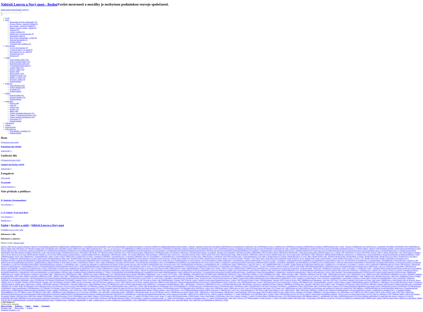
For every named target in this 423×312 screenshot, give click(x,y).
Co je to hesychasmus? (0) (19, 48)
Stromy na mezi (48, 272)
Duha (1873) (24, 249)
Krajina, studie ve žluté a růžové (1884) (56, 256)
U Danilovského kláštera (246, 278)
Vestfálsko (304, 251)
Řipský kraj (153, 276)
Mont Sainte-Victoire (99, 260)
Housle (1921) (44, 280)
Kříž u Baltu (286, 262)
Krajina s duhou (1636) (159, 288)
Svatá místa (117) (16, 119)
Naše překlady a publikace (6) (20, 131)
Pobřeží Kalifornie (233, 251)
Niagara (196, 251)
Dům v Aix (110, 260)
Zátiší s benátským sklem (374, 278)
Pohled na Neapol (382, 255)
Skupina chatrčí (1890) (233, 264)
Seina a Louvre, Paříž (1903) (119, 282)
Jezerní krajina (145, 294)
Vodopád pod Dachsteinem (46, 278)
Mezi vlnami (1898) (70, 249)
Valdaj (257, 278)
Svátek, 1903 (311, 268)
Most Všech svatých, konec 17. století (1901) (160, 296)
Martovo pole (119, 270)
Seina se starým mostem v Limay (195, 260)
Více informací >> (7, 205)
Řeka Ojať (292, 284)
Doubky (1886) (125, 292)
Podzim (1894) (79, 276)
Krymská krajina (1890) (395, 298)
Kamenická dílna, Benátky (343, 256)
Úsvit (23, 247)
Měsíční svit (208, 270)
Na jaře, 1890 (343, 276)
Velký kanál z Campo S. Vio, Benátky (357, 258)
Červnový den (230, 290)
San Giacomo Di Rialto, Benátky (198, 258)
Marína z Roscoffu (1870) (119, 262)
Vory (333, 288)
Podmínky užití (6, 308)
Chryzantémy (116, 247)
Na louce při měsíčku (300, 270)
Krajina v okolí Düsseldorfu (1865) (216, 292)
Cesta (126, 270)
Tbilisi (67, 294)
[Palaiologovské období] (10, 142)
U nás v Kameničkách (242, 290)
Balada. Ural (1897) (252, 294)
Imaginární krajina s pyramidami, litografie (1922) (211, 253)
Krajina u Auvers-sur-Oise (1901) (68, 286)
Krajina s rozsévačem (368, 255)
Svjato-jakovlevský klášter (228, 278)
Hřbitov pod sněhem (189, 262)
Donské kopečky (71, 278)
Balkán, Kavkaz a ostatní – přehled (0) (23, 28)
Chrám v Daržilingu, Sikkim (71, 300)
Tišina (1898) (250, 274)
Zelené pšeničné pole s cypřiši (319, 264)
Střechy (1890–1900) (312, 255)
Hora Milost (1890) (265, 296)
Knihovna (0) (14, 56)
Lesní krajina (166, 270)
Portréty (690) (14, 72)
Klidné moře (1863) (56, 249)
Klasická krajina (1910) (110, 253)
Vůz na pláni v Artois (274, 260)
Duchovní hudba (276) (18, 97)
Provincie (370, 272)
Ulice (387, 258)
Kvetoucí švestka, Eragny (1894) (253, 280)
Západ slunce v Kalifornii (379, 251)
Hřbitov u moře (274, 272)
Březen (165, 247)
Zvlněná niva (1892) (111, 296)
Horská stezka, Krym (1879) (149, 292)
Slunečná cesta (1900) (35, 286)
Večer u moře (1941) (43, 253)
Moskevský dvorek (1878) (120, 284)
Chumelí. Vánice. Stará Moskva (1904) (206, 296)
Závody (75, 266)
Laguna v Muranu (88, 284)
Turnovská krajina (22, 294)
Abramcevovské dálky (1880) (181, 294)
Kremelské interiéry (111, 288)
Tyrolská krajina (281, 251)
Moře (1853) (394, 247)
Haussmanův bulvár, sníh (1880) (17, 256)
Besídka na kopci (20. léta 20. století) (297, 294)
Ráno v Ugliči (357, 268)
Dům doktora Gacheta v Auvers (69, 260)
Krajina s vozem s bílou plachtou (330, 272)
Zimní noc (224, 272)
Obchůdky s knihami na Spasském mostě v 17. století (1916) (156, 298)
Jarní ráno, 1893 (388, 276)
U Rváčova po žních (394, 270)
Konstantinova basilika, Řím (216, 260)
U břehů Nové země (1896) (215, 255)
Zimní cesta (280, 270)
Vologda (51, 270)
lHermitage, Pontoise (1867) (175, 280)
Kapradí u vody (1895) (347, 274)
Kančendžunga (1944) (156, 286)
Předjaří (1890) (226, 274)
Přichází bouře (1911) (350, 296)
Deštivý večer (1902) (99, 290)
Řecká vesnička (344, 255)
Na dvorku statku (209, 280)
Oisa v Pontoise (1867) (295, 282)
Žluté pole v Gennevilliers (243, 256)
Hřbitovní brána (176, 262)
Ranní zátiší (20, 280)
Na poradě (5, 182)
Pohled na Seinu (219, 276)
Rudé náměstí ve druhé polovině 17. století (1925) (266, 298)
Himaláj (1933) (49, 288)
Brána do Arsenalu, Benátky (283, 256)
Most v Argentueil (113, 256)
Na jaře (350, 270)
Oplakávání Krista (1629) (12, 164)
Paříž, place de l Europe (147, 256)
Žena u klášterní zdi (320, 290)
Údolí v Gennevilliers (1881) (399, 266)
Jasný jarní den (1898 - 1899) (322, 274)
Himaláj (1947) (406, 286)
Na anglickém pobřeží (162, 266)
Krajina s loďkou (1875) (100, 286)
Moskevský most (142, 272)
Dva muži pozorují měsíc (236, 262)
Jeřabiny (90, 247)
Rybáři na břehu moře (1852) (39, 249)
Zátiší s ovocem (149, 260)
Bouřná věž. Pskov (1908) (334, 296)
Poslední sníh (68, 247)
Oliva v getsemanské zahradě (162, 284)
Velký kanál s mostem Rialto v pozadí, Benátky (327, 258)
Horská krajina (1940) (58, 253)
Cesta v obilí (398, 276)
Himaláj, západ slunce (13, 288)
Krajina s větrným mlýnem (309, 272)
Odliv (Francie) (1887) (374, 253)
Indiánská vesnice (135, 251)
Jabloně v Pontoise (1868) (66, 282)
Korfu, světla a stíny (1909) (209, 288)
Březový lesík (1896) (63, 292)
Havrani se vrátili (9, 290)
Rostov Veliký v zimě (369, 268)
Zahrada (217, 280)
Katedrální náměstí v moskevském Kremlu (395, 249)
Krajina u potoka (18, 272)
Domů (111, 266)
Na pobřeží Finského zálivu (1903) (121, 286)
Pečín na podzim (124, 294)
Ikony (7, 20)
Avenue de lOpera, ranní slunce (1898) (371, 280)
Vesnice (113, 276)
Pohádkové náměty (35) (18, 76)
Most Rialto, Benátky (377, 256)
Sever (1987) (254, 290)
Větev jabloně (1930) (39, 296)
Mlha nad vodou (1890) (403, 274)
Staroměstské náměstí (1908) (199, 290)
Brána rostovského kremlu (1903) (373, 286)
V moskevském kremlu (318, 294)
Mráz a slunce (173, 278)
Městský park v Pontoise (311, 282)
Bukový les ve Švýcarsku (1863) (82, 292)
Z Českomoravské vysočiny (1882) (40, 268)
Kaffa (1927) (97, 253)
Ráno (40, 262)
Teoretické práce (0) (17, 54)
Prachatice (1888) (244, 268)
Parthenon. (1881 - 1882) (180, 284)
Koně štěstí (358, 286)
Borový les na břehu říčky (394, 282)
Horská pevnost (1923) (393, 286)
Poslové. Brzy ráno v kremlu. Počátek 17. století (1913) (239, 296)
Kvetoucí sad (104, 282)
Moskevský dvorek (77, 251)
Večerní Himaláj (348, 286)
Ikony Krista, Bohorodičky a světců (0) (23, 38)
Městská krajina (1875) (103, 284)
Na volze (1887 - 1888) (65, 276)
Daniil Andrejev (6, 10)
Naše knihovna (10, 129)
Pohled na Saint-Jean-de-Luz (302, 276)
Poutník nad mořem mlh (378, 262)
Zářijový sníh (5, 247)
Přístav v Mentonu (195, 276)
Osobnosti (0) (14, 30)
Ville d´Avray (262, 260)
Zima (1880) (369, 284)
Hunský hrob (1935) (171, 286)
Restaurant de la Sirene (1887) (394, 264)
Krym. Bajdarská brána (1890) (359, 298)
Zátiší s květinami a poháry (356, 278)
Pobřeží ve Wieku (364, 262)
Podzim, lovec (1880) (362, 274)
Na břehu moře (271, 292)
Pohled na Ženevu (60, 262)
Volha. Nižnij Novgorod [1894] (265, 255)
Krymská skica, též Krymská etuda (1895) (290, 255)
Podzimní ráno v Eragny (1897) (257, 282)
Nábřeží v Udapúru (148, 300)
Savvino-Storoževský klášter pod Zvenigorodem (229, 270)
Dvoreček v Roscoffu (135, 262)
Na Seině (303, 260)
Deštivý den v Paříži (232, 276)
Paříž (130, 272)
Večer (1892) (405, 292)
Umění (7, 58)
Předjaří (370, 288)
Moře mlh (393, 288)
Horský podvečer (123, 251)
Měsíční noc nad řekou (179, 270)
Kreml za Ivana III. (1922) (330, 298)
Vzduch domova (342, 270)
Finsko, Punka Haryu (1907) (65, 288)
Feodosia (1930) (153, 253)
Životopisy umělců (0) (17, 80)
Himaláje (41, 300)
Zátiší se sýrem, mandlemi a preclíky (298, 278)
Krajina (143, 251)
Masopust (352, 272)
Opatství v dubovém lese (337, 262)
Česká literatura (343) (17, 85)
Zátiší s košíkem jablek (136, 260)
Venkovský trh (392, 272)
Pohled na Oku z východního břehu (222, 284)
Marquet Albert (19, 243)
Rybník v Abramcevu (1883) (256, 284)
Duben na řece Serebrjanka (92, 278)
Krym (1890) (344, 298)
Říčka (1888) (145, 274)
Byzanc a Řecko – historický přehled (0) (24, 24)
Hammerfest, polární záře (177, 272)
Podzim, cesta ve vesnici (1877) (161, 274)
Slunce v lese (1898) (182, 290)
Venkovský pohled (341, 288)
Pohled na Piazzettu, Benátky (87, 258)
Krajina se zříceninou (12, 278)
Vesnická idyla (322, 270)
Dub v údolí (34, 262)
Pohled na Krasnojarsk (351, 290)
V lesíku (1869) (384, 292)
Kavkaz (32, 266)
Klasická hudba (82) (17, 95)
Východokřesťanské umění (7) (20, 66)
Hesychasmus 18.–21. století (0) (21, 52)
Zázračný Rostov (265, 278)
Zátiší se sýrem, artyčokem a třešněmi (324, 278)
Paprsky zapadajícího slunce (107, 251)
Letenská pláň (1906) (131, 290)
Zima (316, 288)
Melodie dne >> (6, 220)
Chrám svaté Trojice (129, 278)
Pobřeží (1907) (10, 253)
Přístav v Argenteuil (162, 256)
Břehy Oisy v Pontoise (113, 280)
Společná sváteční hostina (396, 284)
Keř (6, 272)
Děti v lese (110, 292)
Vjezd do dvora (15, 247)
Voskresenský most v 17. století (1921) (131, 296)
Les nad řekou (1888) (35, 276)
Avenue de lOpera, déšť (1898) (295, 280)
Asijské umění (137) (17, 68)
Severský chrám (71, 270)
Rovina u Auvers (335, 264)
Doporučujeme (10, 127)
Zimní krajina (56, 251)
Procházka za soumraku (395, 262)
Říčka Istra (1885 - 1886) (277, 274)
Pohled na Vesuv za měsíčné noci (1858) (276, 247)
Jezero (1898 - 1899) (50, 276)
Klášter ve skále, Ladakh (89, 300)
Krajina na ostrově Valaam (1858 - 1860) (189, 292)
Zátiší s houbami (40, 264)
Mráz (74, 247)
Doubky (117, 292)
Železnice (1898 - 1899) (78, 274)
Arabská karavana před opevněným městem (139, 264)
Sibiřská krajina (93, 272)
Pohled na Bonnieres (396, 258)
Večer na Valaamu (60, 270)
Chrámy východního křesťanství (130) (23, 115)
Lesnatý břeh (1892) (377, 274)
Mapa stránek (19, 308)
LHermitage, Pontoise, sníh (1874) (45, 282)
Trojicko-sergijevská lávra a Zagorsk (263, 268)
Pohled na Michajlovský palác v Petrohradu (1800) (285, 249)
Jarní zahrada (331, 270)
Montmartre (314, 266)
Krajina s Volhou (410, 264)
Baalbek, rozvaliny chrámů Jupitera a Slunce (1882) (338, 282)
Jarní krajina (97, 247)
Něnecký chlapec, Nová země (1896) (128, 255)
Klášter (180, 286)
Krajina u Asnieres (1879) (244, 266)
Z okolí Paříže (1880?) (302, 266)
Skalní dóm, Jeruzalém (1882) (306, 284)
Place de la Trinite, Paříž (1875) (16, 286)
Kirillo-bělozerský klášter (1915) (123, 298)
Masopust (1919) (361, 272)
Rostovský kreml (184, 278)
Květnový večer (82, 247)
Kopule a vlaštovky (300, 268)
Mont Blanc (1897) (12, 276)
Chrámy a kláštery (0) (17, 32)
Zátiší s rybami (342, 278)
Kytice (9, 260)
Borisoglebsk (60, 278)
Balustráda (172, 247)
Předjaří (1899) (389, 274)
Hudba (7, 93)
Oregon (224, 251)
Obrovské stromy (216, 251)
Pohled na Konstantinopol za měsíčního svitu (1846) (243, 247)
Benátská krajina (24, 262)
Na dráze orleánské (69, 268)
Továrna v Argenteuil (214, 256)
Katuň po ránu (141, 278)
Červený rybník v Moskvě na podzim (141, 270)
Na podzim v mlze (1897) (166, 290)
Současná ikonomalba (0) (18, 40)
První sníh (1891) (240, 284)
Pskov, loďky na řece (344, 268)
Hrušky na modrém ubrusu (130, 247)
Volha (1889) (23, 276)
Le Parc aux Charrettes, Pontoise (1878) (19, 282)
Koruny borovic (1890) (167, 292)
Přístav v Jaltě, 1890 (360, 276)
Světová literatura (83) (17, 87)
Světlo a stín (272, 251)
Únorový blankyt (31, 247)
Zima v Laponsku (204, 272)
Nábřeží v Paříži (323, 266)
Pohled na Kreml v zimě (367, 290)
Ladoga (271, 290)
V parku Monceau (227, 256)
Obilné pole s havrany (162, 264)
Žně (407, 255)
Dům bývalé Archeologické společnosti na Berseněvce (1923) (44, 298)
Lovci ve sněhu (355, 255)
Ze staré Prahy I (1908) (217, 290)
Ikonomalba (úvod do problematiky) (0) (23, 22)
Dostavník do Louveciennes (277, 282)
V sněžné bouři (83, 266)
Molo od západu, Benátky (361, 256)
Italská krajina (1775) (350, 249)
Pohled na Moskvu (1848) (299, 247)
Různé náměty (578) (17, 74)
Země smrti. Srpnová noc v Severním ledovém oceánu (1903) (184, 255)
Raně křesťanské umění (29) (19, 64)
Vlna (309, 251)
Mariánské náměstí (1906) (148, 290)
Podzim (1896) (89, 276)
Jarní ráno (67, 251)
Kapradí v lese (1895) (110, 274)
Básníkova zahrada (203, 264)
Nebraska (189, 251)
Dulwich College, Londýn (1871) (132, 280)
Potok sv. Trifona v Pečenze (108, 272)
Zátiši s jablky (123, 260)
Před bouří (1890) (215, 274)
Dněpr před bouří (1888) (14, 298)
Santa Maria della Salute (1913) (265, 288)
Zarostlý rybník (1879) (357, 284)
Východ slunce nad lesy (319, 251)
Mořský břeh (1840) (406, 247)
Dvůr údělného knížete (366, 296)
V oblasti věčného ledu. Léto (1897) (394, 253)
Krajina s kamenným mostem (290, 272)
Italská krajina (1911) (166, 253)
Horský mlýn (184, 276)
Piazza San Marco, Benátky (395, 256)
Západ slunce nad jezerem (361, 251)
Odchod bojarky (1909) (184, 296)
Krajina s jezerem (232, 260)
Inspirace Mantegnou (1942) (184, 253)
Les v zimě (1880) (261, 274)
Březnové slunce (331, 268)
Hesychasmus (10, 46)
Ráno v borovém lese (324, 292)
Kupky (26, 272)
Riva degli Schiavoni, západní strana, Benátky (171, 258)
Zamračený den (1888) (102, 276)
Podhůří (242, 251)
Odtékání (290, 270)
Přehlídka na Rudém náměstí (38, 270)
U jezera (39, 247)
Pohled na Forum (312, 260)
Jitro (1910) (236, 253)
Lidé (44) (13, 105)
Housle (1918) (54, 280)
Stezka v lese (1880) (352, 292)
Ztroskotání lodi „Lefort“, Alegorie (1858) (341, 247)
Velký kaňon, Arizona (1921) (333, 286)
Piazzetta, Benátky (18, 258)
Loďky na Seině (75, 256)
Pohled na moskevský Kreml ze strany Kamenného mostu (323, 249)
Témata (7, 125)
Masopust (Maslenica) (101, 266)
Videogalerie (9, 123)
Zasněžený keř (59, 272)
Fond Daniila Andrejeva (20, 10)
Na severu (111, 270)
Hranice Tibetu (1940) (300, 286)
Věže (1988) (309, 290)
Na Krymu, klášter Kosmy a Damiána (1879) (292, 292)
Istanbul (80, 294)
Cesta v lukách (372, 270)
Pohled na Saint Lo (336, 260)
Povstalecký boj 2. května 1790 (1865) (335, 253)
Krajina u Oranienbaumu (405, 288)
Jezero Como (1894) (239, 274)
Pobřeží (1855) (261, 253)
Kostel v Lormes (368, 260)
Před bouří (231, 272)
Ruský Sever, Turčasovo (198, 278)
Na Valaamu (103, 270)
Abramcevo (180, 247)
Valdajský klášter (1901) (401, 294)
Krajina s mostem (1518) (30, 251)
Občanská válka (204, 251)
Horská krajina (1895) (298, 296)
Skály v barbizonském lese (290, 260)
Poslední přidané (15, 42)
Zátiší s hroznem (10, 280)
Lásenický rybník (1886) (182, 268)
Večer (350, 260)
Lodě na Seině (57, 268)
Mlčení (273, 278)
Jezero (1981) (264, 290)
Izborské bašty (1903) (230, 286)
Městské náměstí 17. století (315, 296)
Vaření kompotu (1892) (74, 298)
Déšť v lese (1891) (99, 292)
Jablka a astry (106, 247)
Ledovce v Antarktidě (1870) (380, 247)
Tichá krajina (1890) (404, 272)
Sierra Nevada (250, 251)
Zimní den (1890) (64, 274)
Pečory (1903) (188, 286)
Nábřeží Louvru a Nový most (47, 225)
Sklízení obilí (54, 266)
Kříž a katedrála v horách (273, 262)
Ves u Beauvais (164, 260)
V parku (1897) (395, 292)
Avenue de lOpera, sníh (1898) (155, 280)
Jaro (155, 270)
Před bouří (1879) (203, 274)
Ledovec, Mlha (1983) (297, 290)
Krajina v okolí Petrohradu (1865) (240, 292)
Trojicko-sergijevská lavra (285, 268)
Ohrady (387, 288)
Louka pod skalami (36, 272)
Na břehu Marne (86, 260)
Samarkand (158, 300)
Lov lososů (167, 251)
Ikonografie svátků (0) (17, 36)
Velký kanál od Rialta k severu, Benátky (297, 258)
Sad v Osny (339, 280)
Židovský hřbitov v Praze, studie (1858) (96, 262)
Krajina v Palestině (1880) (73, 284)
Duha (230, 253)
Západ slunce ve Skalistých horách (400, 251)
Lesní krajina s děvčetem (28, 278)
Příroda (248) (14, 103)
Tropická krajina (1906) (139, 253)
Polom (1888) (312, 292)
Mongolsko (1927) (37, 288)
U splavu (41, 274)
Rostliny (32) (14, 109)
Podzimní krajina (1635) (175, 288)
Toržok (388, 268)
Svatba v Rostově (213, 278)
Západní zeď (108, 264)
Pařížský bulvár (123, 272)
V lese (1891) (363, 292)
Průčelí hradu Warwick (105, 258)
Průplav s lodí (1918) (70, 290)
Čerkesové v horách (20, 266)
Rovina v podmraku (360, 270)
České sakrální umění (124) (19, 60)
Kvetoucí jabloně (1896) (132, 274)
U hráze (273, 270)
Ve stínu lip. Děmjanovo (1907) (382, 294)
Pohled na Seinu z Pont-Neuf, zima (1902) (231, 282)
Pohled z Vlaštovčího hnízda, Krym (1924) (62, 296)
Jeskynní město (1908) (248, 253)
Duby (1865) (134, 292)
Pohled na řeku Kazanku (195, 270)
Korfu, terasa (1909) (226, 288)
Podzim (47, 294)
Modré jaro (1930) (45, 251)
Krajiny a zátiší (20, 225)
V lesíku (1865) (373, 292)
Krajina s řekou (253, 276)
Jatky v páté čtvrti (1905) (115, 290)
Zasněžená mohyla (27, 264)
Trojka (61, 266)
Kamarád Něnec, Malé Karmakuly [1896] (239, 255)
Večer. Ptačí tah (353, 288)
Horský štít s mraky (202, 262)
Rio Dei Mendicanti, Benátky (123, 258)
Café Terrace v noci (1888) (261, 264)
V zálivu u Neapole (319, 276)
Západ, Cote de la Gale (381, 266)
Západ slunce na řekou (344, 251)
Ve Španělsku (338, 290)
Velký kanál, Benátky (377, 258)
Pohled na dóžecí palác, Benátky (65, 258)
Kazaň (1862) (288, 253)
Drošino (80, 278)
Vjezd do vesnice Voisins (194, 280)
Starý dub (267, 270)
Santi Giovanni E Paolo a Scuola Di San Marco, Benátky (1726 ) (233, 258)
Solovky (279, 278)
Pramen (350, 276)
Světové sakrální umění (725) (20, 62)
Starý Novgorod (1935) (274, 286)
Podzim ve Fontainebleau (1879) (200, 266)
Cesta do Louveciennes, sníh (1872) (87, 282)
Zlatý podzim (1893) (380, 284)
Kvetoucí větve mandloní (178, 264)
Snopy (337, 274)
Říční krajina (243, 276)
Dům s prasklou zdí (18, 260)
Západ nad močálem (325, 288)
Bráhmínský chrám (24, 300)
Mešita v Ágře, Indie (134, 300)
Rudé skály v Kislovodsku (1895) (309, 298)
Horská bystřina (162, 276)
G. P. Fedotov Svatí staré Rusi (14, 212)
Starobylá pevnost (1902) (74, 253)
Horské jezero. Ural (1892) (281, 296)
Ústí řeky (290, 251)
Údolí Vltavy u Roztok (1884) (96, 268)
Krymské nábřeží (162, 272)
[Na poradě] (5, 178)
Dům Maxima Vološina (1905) (25, 253)
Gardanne (28, 260)
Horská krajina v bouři (242, 272)
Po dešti (80, 270)
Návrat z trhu (132, 288)
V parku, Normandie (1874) (339, 284)
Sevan (52, 294)
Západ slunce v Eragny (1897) (231, 280)
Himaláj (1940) (26, 288)
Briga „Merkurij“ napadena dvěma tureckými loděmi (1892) (204, 247)
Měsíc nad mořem (297, 262)
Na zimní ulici (123, 288)
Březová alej (159, 247)
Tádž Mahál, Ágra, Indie (171, 300)
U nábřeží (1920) (57, 290)
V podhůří (297, 251)
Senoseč (391, 255)
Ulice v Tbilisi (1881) (140, 286)
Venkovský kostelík (142, 276)
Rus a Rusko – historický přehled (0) (22, 26)
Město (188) (14, 111)
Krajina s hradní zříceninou (259, 272)
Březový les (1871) (15, 292)
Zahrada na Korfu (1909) (298, 288)
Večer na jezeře (357, 260)
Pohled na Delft (212, 300)
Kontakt (29, 308)
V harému (330, 290)
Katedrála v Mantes (380, 260)
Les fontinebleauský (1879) (179, 266)
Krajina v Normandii (35, 256)
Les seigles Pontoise (169, 282)
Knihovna (8, 83)
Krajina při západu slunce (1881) (361, 266)
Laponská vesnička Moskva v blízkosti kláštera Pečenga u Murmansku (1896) (88, 255)
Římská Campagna (393, 260)
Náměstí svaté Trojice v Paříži (269, 276)
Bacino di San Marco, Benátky (263, 256)
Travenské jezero (174, 276)
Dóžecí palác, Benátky (326, 256)
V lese (345, 260)
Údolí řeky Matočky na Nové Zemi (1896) (46, 255)
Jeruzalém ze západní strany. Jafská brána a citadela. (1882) (26, 284)
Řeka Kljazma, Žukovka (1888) (277, 284)
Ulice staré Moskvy (144, 288)
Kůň (28, 266)
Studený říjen (330, 276)
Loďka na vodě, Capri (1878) (243, 288)
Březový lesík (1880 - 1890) (46, 292)
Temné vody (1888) (282, 288)
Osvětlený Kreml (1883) (274, 253)
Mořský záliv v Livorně (77, 264)
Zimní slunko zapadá (71, 272)
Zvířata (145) (14, 107)
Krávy (156, 260)
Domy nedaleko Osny (350, 280)
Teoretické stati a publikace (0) (20, 44)
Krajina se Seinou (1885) (115, 268)
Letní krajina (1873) (50, 286)
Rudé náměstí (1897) (290, 298)
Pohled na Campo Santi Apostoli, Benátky (39, 258)
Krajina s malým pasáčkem (247, 260)
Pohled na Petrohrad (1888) (317, 247)
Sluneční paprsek (48, 247)
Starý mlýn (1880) (323, 284)
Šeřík (47, 264)
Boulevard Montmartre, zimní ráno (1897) (320, 280)
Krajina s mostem (286, 276)
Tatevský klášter (59, 294)
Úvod (7, 18)
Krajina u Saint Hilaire (393, 280)
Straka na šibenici (400, 255)
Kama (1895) (107, 298)
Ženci (337, 276)
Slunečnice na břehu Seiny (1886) (195, 256)
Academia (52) (15, 89)
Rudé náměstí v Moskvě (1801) (369, 249)
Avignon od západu (11, 262)
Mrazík (86, 251)
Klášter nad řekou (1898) (55, 284)
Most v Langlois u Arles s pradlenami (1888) (368, 264)
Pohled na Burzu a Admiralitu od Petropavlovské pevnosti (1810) (245, 249)
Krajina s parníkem (31, 274)
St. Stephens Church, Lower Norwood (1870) (89, 280)
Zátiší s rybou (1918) (394, 278)
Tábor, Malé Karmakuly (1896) (152, 255)
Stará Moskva (381, 268)
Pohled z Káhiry (118, 264)
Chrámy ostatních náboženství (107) (22, 117)
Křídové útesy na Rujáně (162, 262)
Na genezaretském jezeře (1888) (140, 284)
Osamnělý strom (352, 262)
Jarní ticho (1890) (26, 296)
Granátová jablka (94, 294)
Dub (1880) (308, 274)
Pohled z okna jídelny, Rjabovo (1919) (90, 296)
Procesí (408, 284)
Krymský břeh (125, 276)
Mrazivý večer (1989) (281, 290)
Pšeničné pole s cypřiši (217, 264)
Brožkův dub (312, 270)
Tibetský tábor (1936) (315, 286)
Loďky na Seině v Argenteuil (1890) (94, 256)
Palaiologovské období (11, 146)
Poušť (118, 276)
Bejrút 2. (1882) (379, 282)
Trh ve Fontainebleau (42, 266)
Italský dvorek (46, 290)
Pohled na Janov (324, 260)
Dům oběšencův (52, 260)
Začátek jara (93, 251)
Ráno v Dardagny (48, 262)
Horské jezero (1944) (200, 286)
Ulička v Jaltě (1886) (180, 274)
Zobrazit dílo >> (6, 151)
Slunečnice (7, 294)
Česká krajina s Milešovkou (255, 262)
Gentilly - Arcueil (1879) (261, 266)
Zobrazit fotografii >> (8, 187)
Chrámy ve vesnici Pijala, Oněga (157, 278)
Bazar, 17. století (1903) (237, 294)
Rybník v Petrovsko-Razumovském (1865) (307, 253)
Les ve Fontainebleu (177, 260)
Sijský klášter (59, 247)
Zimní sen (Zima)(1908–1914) (92, 298)
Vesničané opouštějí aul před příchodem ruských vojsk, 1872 (134, 266)
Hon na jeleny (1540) (74, 262)
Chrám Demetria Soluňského (111, 278)
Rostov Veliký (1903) (245, 286)
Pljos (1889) (415, 274)
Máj (62, 251)
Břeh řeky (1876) (86, 286)
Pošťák (90, 266)
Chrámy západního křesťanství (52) (22, 113)
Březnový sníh (135, 294)
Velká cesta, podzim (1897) (15, 274)
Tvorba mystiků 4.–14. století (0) (21, 50)
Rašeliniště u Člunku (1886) (200, 268)
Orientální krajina (35, 290)
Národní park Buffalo (178, 251)
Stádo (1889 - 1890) (51, 274)
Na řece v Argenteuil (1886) (129, 256)
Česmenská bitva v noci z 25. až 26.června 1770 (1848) (109, 249)
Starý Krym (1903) (124, 253)
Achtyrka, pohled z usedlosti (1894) (216, 294)
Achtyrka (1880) (198, 294)
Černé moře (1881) (83, 249)
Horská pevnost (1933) (215, 286)
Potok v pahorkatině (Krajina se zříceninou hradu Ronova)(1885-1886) (148, 268)
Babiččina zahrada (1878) (365, 282)
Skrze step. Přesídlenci (375, 276)
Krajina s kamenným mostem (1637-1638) (90, 288)
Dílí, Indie (34, 300)
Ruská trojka (67, 266)
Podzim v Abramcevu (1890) (199, 284)
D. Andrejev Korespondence (13, 200)
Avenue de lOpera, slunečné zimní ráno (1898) (146, 282)
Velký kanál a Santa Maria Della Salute (269, 258)
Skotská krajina (148, 262)
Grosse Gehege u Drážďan (218, 262)
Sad (333, 274)
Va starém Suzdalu (380, 272)
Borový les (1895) (338, 292)
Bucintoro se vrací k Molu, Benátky (305, 256)
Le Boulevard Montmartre (185, 282)
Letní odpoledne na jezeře (94, 264)
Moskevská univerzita (20, 270)
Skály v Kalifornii (261, 251)
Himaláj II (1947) (259, 286)
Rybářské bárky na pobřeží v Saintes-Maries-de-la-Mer (290, 264)
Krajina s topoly (165, 294)
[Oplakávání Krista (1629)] (10, 160)
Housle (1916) (64, 280)
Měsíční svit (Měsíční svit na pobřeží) (316, 262)
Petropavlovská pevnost (91, 270)
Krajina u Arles (246, 264)
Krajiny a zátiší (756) (17, 70)
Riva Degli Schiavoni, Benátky (144, 258)
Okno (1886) (324, 255)
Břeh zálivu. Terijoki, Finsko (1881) (271, 294)
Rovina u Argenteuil (176, 256)
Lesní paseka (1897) (259, 292)
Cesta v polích (382, 270)
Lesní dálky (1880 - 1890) (295, 274)
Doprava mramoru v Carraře (59, 264)
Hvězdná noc (192, 264)
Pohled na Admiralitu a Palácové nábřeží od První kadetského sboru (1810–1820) (194, 249)
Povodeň (121, 274)
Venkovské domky (111, 294)
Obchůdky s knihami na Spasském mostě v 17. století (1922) (198, 298)
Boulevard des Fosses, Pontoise (205, 282)
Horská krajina (215, 272)
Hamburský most (208, 276)
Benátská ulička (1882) (192, 288)
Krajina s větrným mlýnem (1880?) (282, 266)
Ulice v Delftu (223, 300)
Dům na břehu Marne (39, 260)
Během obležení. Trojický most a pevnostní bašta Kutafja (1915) (348, 294)
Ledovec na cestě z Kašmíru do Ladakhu (112, 300)
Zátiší (116, 260)
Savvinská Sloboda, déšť (255, 270)
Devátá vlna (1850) (363, 247)
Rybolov (133, 276)
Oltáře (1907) (88, 253)
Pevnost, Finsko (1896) (95, 274)
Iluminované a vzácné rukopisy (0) (22, 34)
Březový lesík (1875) (29, 292)
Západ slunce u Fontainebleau (339, 266)
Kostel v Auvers (346, 264)
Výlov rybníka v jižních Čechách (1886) (224, 268)
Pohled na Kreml (379, 288)
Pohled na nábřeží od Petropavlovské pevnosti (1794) (147, 249)
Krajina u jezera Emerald (155, 251)
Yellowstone (332, 251)
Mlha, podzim (192, 274)
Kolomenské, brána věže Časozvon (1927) (234, 298)
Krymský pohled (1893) (378, 298)
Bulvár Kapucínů (192, 272)
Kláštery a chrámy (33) (18, 78)
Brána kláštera (24, 290)
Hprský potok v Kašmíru (53, 300)
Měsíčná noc (152, 272)
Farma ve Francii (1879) (357, 253)
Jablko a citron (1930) (31, 280)
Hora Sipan (73, 294)
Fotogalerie (9, 101)
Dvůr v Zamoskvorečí (147, 247)
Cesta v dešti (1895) (85, 290)
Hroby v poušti (287, 286)
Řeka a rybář (363, 288)
